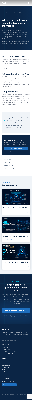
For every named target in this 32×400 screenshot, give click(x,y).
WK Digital (5, 329)
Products (4, 363)
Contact (4, 371)
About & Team (5, 367)
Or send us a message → (16, 152)
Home (3, 12)
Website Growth (6, 365)
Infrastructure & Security (9, 168)
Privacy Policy (4, 397)
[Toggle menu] (28, 3)
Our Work (4, 361)
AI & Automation (7, 162)
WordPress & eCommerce (10, 165)
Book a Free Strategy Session (15, 310)
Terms (10, 397)
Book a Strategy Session (16, 148)
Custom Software (6, 349)
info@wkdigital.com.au (9, 381)
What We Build (10, 12)
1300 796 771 (7, 378)
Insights (3, 369)
